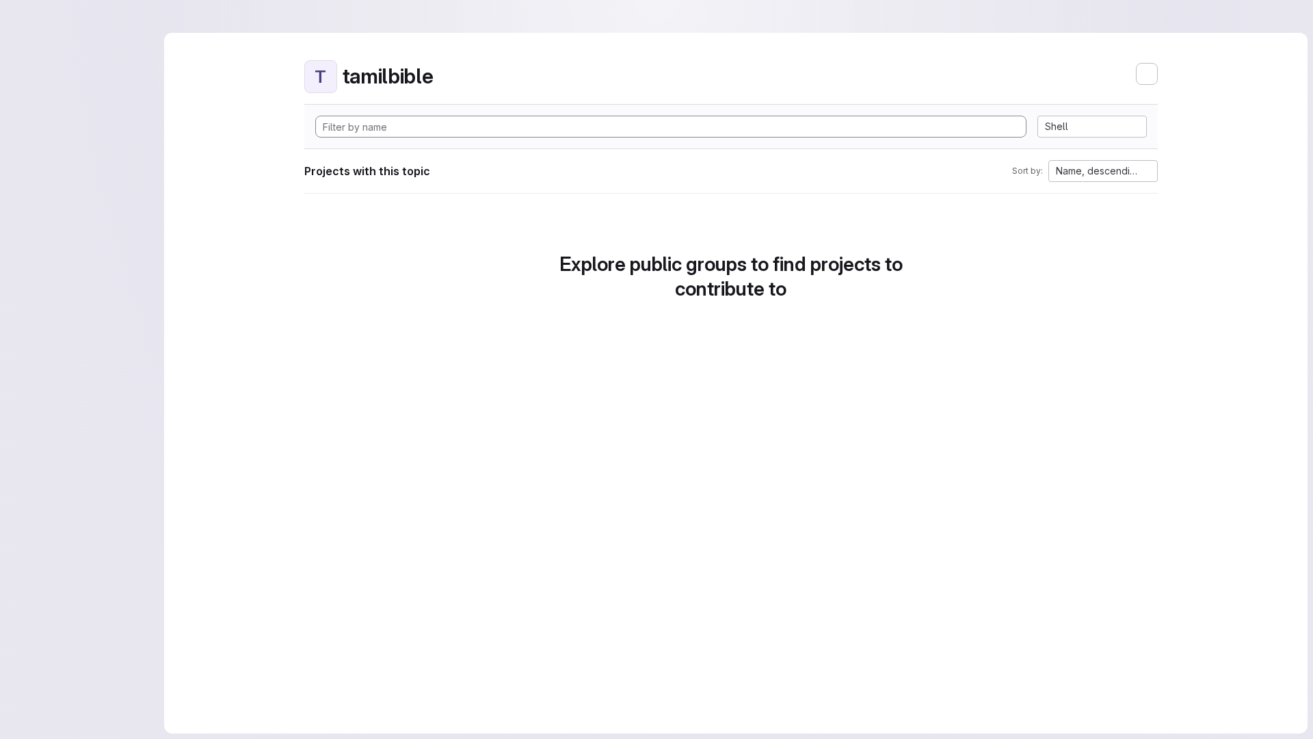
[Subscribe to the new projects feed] (1147, 74)
